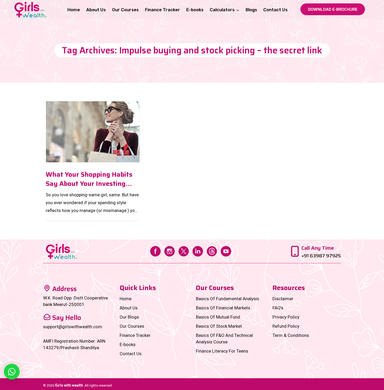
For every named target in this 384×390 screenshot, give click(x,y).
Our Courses (125, 9)
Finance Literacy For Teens (222, 351)
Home (73, 9)
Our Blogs (129, 317)
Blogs (251, 9)
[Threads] (212, 250)
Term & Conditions (290, 335)
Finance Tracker (162, 9)
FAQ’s (277, 307)
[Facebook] (155, 250)
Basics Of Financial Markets (223, 307)
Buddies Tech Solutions (320, 385)
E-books (194, 9)
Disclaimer (282, 298)
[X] (183, 250)
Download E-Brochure (332, 9)
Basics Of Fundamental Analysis (227, 298)
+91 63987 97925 (321, 255)
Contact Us (275, 9)
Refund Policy (285, 326)
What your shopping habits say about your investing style (89, 179)
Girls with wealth (69, 385)
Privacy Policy (285, 317)
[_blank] (12, 372)
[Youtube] (226, 250)
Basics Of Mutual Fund (218, 317)
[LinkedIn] (198, 250)
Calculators (222, 9)
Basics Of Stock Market (219, 326)
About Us (96, 9)
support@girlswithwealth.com (72, 326)
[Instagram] (169, 250)
